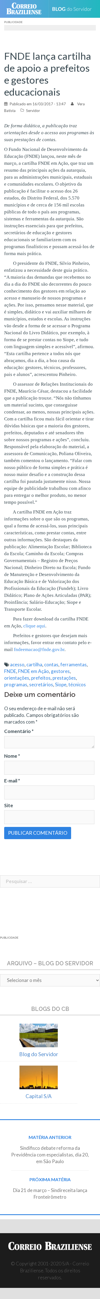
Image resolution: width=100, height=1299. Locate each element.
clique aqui (34, 626)
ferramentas (73, 664)
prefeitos (41, 678)
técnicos (77, 684)
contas (51, 664)
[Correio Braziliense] (26, 9)
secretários (41, 684)
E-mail (12, 781)
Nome (12, 756)
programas (15, 684)
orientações (16, 678)
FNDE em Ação (33, 671)
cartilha (34, 664)
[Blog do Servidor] (74, 9)
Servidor (33, 110)
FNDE (10, 671)
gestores (60, 671)
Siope (60, 684)
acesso (17, 664)
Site (8, 805)
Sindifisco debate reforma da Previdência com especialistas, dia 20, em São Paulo (50, 1154)
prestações (64, 678)
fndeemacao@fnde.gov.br (39, 649)
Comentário (19, 731)
